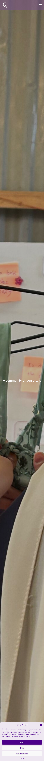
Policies (22, 758)
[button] (41, 725)
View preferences (22, 754)
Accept (22, 742)
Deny (22, 748)
